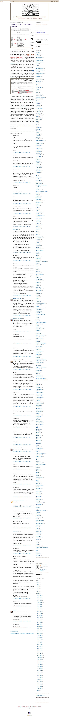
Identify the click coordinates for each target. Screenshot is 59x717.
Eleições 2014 (38, 98)
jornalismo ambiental (39, 545)
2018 (38, 580)
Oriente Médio (38, 151)
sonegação (38, 205)
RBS (37, 65)
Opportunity (38, 458)
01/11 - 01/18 (39, 686)
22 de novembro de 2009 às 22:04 (22, 356)
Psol (36, 486)
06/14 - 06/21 (39, 646)
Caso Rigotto (38, 333)
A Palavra (37, 296)
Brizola (37, 320)
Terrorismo (38, 197)
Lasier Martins (38, 127)
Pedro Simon (38, 466)
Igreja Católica (38, 180)
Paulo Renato (38, 76)
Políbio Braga (38, 256)
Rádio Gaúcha (38, 162)
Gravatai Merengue (39, 397)
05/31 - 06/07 (39, 650)
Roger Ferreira (38, 496)
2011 (38, 589)
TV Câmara (38, 513)
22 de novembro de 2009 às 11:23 (22, 213)
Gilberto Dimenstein (39, 237)
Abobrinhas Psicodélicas (17, 318)
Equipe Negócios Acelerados (18, 500)
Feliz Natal (38, 229)
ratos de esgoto (38, 553)
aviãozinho (38, 534)
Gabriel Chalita (38, 387)
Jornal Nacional (39, 150)
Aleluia (37, 210)
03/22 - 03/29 (39, 668)
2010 (38, 591)
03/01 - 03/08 (39, 673)
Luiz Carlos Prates (39, 424)
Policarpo (37, 475)
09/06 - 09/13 (39, 624)
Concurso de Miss (39, 338)
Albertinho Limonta (39, 300)
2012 (38, 588)
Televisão (37, 518)
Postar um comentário (14, 631)
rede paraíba (38, 555)
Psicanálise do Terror (39, 485)
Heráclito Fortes (39, 240)
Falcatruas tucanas (39, 95)
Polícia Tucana (38, 119)
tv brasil (37, 295)
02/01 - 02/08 (39, 681)
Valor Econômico (39, 279)
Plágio (37, 255)
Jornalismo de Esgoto (40, 73)
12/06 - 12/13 (39, 600)
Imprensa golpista (39, 57)
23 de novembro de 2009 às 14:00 (22, 427)
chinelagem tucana (39, 60)
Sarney (37, 501)
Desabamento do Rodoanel (41, 359)
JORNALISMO (39, 87)
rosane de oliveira (39, 79)
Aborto (37, 298)
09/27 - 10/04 (39, 619)
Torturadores (38, 272)
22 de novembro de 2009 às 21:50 (22, 343)
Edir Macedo (38, 365)
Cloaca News (44, 565)
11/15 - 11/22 (39, 606)
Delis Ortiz (38, 355)
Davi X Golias (38, 354)
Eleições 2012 (38, 130)
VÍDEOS (37, 164)
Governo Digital (39, 395)
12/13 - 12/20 (39, 599)
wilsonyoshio (15, 531)
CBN (37, 325)
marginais (37, 285)
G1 (36, 126)
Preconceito (38, 260)
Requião (37, 490)
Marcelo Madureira (39, 248)
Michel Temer (38, 437)
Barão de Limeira (39, 312)
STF (36, 266)
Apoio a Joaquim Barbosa (40, 303)
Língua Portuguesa (39, 426)
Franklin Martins (39, 376)
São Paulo (38, 507)
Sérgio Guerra (38, 196)
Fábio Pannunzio (39, 236)
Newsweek (38, 450)
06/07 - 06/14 (39, 648)
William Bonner (39, 533)
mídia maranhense (39, 288)
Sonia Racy (38, 271)
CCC (37, 124)
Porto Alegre (38, 134)
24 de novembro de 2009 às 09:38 (22, 553)
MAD (37, 427)
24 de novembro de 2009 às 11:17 (22, 598)
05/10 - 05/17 (39, 655)
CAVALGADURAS (40, 215)
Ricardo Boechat (39, 491)
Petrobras (37, 253)
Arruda (37, 169)
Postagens (39, 699)
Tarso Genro (38, 153)
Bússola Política (39, 324)
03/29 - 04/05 (39, 666)
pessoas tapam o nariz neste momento (29, 706)
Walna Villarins (38, 529)
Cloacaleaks (38, 172)
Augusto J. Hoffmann (17, 447)
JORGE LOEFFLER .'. (17, 298)
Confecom (38, 341)
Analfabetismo (38, 74)
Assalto (37, 306)
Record (37, 263)
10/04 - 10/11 (39, 617)
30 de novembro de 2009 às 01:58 (22, 628)
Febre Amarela (38, 178)
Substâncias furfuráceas (40, 140)
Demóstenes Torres (39, 143)
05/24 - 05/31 (39, 651)
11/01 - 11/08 (39, 609)
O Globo (37, 89)
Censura (37, 106)
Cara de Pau (38, 220)
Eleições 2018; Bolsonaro (40, 367)
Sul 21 (37, 121)
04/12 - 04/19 (39, 662)
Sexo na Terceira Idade (40, 502)
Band (37, 122)
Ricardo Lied (38, 264)
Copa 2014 (38, 223)
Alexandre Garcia (39, 212)
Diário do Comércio (39, 362)
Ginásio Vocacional (39, 392)
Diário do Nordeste (39, 363)
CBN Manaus (38, 327)
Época (37, 208)
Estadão (37, 92)
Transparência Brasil (39, 523)
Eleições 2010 (38, 54)
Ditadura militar (39, 145)
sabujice (37, 204)
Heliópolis (38, 400)
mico (37, 550)
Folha (37, 63)
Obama (37, 451)
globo (37, 71)
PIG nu (37, 459)
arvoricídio (38, 282)
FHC (37, 175)
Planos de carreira (39, 474)
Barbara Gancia (39, 311)
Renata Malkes (38, 192)
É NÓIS (37, 207)
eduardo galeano (39, 541)
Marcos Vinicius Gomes (17, 359)
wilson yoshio (15, 229)
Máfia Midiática (39, 118)
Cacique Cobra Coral (40, 328)
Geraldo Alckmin (39, 389)
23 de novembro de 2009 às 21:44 (22, 496)
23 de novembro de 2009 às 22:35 (22, 518)
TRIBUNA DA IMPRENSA (41, 510)
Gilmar (37, 146)
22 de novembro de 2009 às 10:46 (22, 193)
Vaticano (37, 526)
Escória (37, 132)
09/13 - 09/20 (39, 622)
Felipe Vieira (38, 371)
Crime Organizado (39, 351)
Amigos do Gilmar (39, 154)
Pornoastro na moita (39, 477)
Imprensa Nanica (39, 408)
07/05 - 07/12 (39, 641)
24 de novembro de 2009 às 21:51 (22, 621)
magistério (38, 90)
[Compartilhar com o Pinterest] (15, 128)
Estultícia (37, 137)
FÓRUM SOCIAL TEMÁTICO (42, 379)
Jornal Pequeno (38, 414)
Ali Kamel (38, 135)
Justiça (37, 116)
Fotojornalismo (38, 375)
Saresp (37, 194)
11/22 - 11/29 (39, 604)
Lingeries (37, 418)
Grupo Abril (38, 239)
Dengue (37, 357)
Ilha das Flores (38, 405)
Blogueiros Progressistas (40, 97)
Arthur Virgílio (38, 156)
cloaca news (38, 102)
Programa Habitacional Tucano (41, 191)
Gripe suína (38, 398)
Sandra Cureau (38, 499)
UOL (37, 276)
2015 (38, 582)
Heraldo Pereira (39, 148)
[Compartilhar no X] (13, 128)
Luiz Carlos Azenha (39, 422)
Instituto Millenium (39, 410)
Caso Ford (38, 331)
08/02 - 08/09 (39, 633)
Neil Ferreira (38, 446)
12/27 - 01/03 (39, 595)
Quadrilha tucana (39, 138)
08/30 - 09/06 (39, 626)
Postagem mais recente (14, 633)
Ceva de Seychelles (39, 336)
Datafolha (37, 352)
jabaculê (37, 544)
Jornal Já (37, 413)
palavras (37, 552)
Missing (37, 252)
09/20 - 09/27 (39, 620)
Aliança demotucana (39, 142)
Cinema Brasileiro (39, 108)
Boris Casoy (38, 105)
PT (36, 188)
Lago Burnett (38, 245)
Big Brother (38, 316)
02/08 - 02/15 (39, 679)
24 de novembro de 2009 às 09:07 (22, 545)
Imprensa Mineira (39, 181)
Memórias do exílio (39, 250)
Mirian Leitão (38, 440)
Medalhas (37, 434)
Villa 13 (37, 528)
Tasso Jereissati (38, 517)
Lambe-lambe (38, 416)
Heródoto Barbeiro (39, 403)
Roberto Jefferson (39, 494)
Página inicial (22, 633)
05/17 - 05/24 (39, 653)
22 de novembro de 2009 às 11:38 (22, 226)
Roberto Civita (38, 493)
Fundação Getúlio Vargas (40, 378)
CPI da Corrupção (39, 218)
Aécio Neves (38, 103)
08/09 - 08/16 (39, 631)
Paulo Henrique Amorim (40, 464)
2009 (38, 593)
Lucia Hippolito (39, 421)
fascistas (37, 82)
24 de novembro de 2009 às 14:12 (22, 606)
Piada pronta (38, 470)
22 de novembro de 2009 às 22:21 (22, 369)
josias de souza (38, 202)
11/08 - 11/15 (39, 608)
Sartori (37, 268)
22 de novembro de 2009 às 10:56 (22, 203)
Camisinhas (38, 330)
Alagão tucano (38, 167)
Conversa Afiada (39, 346)
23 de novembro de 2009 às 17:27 (22, 444)
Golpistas (37, 159)
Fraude (37, 234)
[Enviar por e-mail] (11, 128)
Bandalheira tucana (39, 62)
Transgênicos (38, 521)
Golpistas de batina (39, 394)
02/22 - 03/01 (39, 675)
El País (37, 226)
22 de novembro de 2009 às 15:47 (22, 260)
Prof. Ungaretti (38, 482)
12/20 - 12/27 (39, 597)
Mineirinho (38, 438)
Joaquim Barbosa (39, 411)
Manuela (37, 430)
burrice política (38, 537)
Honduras (37, 242)
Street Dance (38, 505)
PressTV (37, 480)
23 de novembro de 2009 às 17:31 (22, 451)
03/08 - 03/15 (39, 672)
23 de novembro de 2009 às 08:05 (22, 389)
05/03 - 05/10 (39, 657)
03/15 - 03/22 (39, 670)
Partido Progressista (39, 462)
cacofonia (37, 539)
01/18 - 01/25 (39, 684)
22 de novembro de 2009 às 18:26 (22, 315)
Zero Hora (38, 55)
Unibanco (37, 277)
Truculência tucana (39, 274)
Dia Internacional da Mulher (41, 360)
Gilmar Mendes (38, 111)
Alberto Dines (38, 301)
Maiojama (37, 247)
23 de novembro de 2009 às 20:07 (22, 469)
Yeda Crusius (38, 58)
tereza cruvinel (38, 293)
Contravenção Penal (39, 344)
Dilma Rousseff (38, 94)
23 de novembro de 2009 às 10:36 (22, 415)
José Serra (38, 52)
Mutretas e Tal (38, 443)
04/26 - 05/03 (39, 659)
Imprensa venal (38, 81)
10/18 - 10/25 (39, 613)
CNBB (37, 216)
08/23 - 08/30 (39, 628)
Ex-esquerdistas (39, 370)
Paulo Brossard (38, 189)
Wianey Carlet (38, 531)
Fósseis (37, 382)
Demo (37, 173)
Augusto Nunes (39, 309)
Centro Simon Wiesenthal (40, 335)
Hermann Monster (39, 402)
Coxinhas (37, 349)
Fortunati (37, 232)
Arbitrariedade (38, 304)
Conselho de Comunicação (41, 343)
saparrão (37, 292)
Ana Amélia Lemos (39, 114)
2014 (38, 584)
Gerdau (37, 390)
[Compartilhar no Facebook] (14, 128)
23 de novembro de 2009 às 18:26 (22, 461)
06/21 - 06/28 (39, 644)
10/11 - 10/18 (39, 615)
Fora (37, 231)
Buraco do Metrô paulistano (41, 322)
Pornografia (38, 258)
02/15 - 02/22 (39, 677)
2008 (38, 690)
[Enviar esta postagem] (28, 124)
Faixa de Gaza (38, 177)
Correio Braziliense (39, 347)
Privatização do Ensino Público (41, 261)
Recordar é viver (39, 488)
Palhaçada (38, 161)
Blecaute (37, 317)
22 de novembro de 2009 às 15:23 (22, 252)
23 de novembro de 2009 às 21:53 (22, 506)
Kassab (37, 244)
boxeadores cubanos (39, 200)
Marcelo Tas (38, 432)
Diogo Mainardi (39, 224)
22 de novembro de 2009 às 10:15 (22, 182)
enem (37, 542)
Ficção (37, 373)
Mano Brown (38, 429)
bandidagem (38, 78)
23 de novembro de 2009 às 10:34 (22, 406)
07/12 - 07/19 (39, 639)
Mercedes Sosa (38, 435)
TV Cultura (38, 512)
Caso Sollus (38, 221)
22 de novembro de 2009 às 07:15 (22, 152)
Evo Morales (38, 368)
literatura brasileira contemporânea (42, 547)
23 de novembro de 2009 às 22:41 (22, 528)
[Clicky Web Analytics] (29, 715)
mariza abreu (38, 287)
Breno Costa (38, 213)
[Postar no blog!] (12, 128)
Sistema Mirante (39, 504)
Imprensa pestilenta (39, 68)
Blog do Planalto (39, 170)
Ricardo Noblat (38, 110)
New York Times (39, 448)
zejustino (14, 610)
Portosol (37, 478)
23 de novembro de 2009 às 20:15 (22, 484)
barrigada (37, 284)
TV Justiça (38, 515)
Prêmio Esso (38, 483)
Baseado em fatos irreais (40, 314)
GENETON (38, 384)
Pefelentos (38, 469)
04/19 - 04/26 (39, 661)
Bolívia (37, 319)
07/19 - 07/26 (39, 637)
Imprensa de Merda (39, 70)
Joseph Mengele (39, 183)
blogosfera (38, 86)
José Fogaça (38, 113)
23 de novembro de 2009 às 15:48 (22, 437)
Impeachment (38, 406)
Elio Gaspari (38, 228)
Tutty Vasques (38, 525)
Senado (37, 269)
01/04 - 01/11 (39, 688)
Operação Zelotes (39, 456)
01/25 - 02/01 (39, 683)
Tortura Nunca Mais (39, 520)
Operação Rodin (39, 454)
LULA (37, 100)
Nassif (37, 445)
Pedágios (37, 467)
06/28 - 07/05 (39, 642)
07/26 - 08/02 (39, 635)
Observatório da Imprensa (40, 453)
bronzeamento (38, 536)
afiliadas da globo (39, 166)
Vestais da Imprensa (39, 280)
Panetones (38, 461)
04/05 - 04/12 (39, 664)
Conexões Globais (39, 339)
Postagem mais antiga (30, 633)
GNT (37, 386)
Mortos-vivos (38, 442)
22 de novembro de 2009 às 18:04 (22, 295)
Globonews (38, 158)
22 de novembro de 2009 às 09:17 (22, 166)
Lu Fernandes (38, 419)
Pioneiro (37, 472)
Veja (37, 84)
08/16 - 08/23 (39, 630)
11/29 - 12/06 (39, 602)
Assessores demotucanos (40, 308)
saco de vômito (38, 290)
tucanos (37, 66)
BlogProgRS (38, 129)
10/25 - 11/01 (39, 611)
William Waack (38, 199)
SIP (36, 497)
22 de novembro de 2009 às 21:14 (22, 331)
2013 (38, 586)
